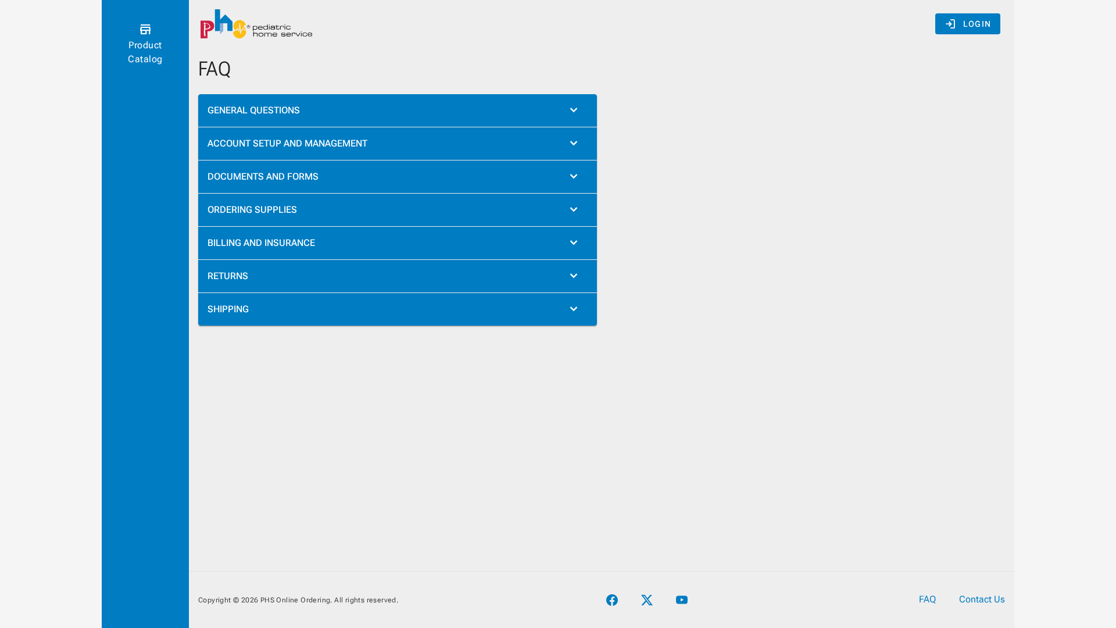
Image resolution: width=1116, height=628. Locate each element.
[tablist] (397, 210)
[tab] (397, 110)
